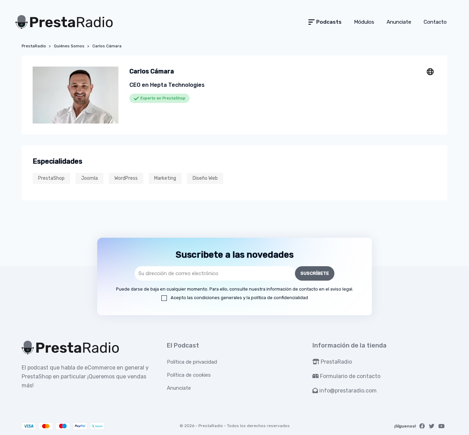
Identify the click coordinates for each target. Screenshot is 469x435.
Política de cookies (189, 375)
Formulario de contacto (349, 376)
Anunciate (179, 388)
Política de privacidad (192, 362)
